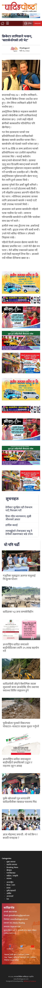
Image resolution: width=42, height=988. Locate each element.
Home (6, 954)
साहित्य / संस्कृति (12, 875)
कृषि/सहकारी (11, 890)
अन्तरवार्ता (10, 896)
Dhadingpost (24, 48)
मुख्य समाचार (11, 861)
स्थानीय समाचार (12, 864)
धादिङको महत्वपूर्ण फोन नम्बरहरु (24, 957)
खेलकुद (9, 870)
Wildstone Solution (30, 981)
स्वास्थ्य (9, 878)
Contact (21, 954)
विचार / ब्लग (11, 885)
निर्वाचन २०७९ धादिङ (11, 960)
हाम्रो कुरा (13, 954)
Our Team (8, 957)
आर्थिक (9, 893)
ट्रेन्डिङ (30, 23)
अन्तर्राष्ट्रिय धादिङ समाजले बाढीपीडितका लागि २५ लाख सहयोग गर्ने (21, 648)
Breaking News (12, 867)
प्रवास (8, 887)
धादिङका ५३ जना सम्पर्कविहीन (18, 612)
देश (8, 899)
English (37, 23)
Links (27, 954)
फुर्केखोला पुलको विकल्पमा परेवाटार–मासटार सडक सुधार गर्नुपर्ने (21, 725)
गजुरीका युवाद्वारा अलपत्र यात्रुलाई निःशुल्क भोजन (19, 577)
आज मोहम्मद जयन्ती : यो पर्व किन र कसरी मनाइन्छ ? (20, 836)
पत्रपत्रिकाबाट (11, 873)
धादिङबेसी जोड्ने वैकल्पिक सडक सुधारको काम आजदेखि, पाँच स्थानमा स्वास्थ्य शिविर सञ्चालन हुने (21, 687)
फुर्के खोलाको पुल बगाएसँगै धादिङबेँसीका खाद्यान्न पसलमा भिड (20, 800)
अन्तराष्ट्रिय (10, 882)
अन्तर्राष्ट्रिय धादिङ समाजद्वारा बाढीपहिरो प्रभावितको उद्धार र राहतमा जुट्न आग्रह (17, 762)
